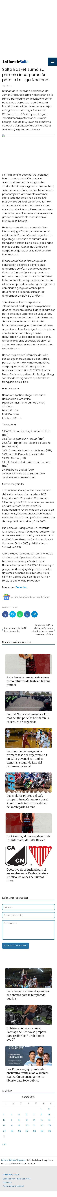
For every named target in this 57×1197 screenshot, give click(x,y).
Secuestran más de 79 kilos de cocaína (15, 629)
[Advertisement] (28, 29)
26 (19, 1130)
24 (4, 1130)
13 (27, 1120)
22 (42, 1125)
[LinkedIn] (27, 614)
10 (4, 1120)
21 (34, 1125)
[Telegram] (34, 614)
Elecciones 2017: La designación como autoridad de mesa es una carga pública (42, 630)
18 (12, 1125)
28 (34, 1130)
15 (42, 1120)
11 (11, 1120)
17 (4, 1125)
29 (42, 1130)
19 (19, 1125)
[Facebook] (5, 614)
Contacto (7, 1182)
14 (34, 1120)
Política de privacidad (13, 1186)
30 (49, 1130)
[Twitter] (12, 614)
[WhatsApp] (20, 614)
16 (49, 1120)
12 (19, 1120)
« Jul (4, 1144)
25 (12, 1130)
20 (27, 1125)
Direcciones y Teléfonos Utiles (16, 1178)
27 (27, 1130)
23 (49, 1125)
